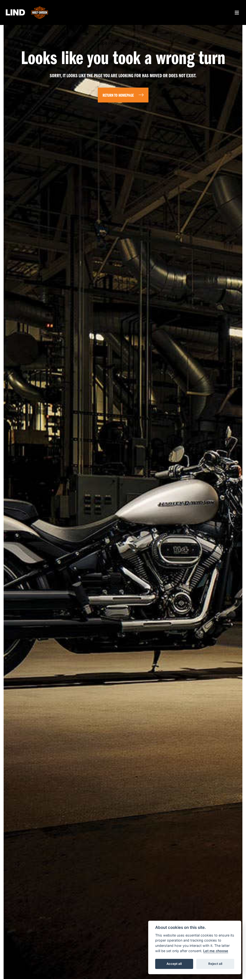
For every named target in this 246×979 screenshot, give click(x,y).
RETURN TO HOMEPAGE (118, 96)
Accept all (174, 964)
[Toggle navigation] (237, 12)
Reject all (215, 964)
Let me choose (215, 951)
